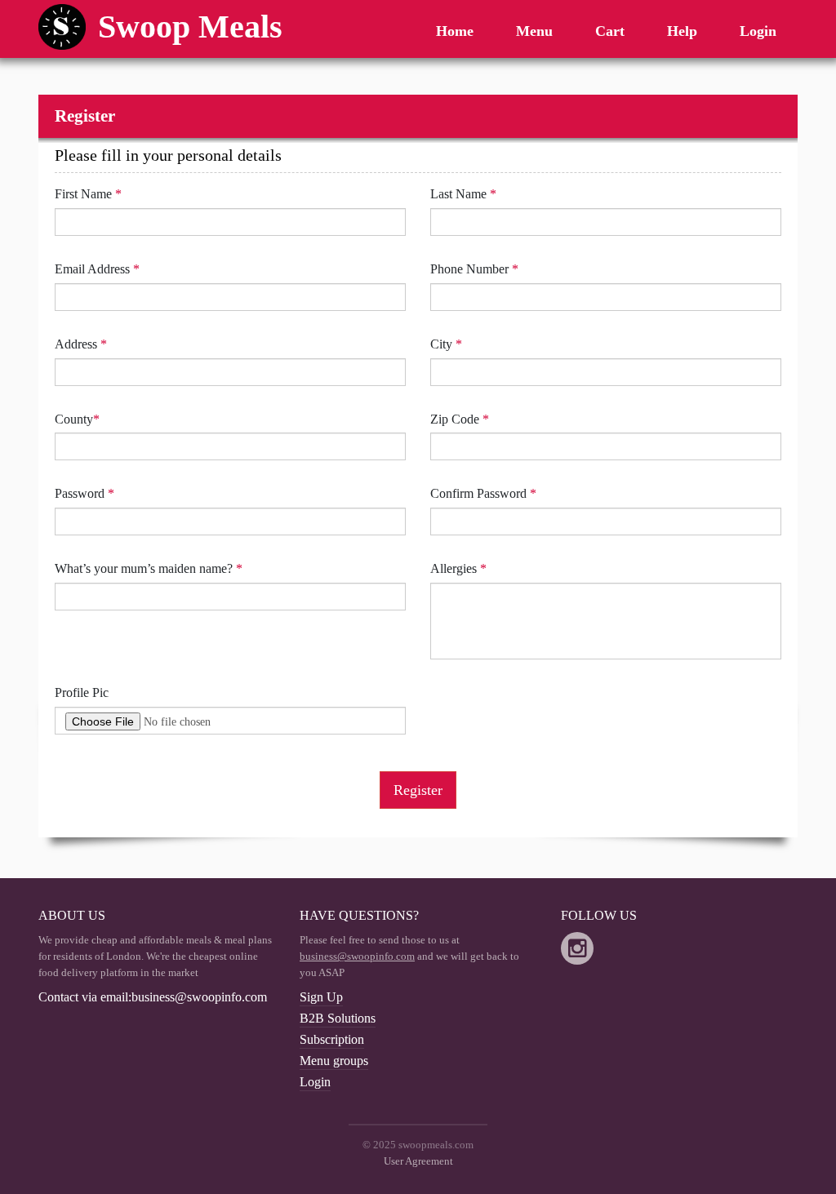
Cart (610, 31)
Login (758, 31)
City (446, 344)
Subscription (332, 1039)
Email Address (97, 269)
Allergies (458, 568)
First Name (88, 194)
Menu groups (334, 1060)
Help (682, 31)
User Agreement (418, 1161)
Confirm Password (483, 493)
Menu (534, 31)
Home (455, 31)
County (77, 419)
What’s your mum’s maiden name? (148, 568)
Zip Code (459, 419)
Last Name (463, 194)
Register (418, 790)
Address (81, 344)
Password (84, 493)
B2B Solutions (338, 1018)
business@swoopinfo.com (357, 956)
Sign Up (321, 997)
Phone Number (474, 269)
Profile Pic (82, 692)
